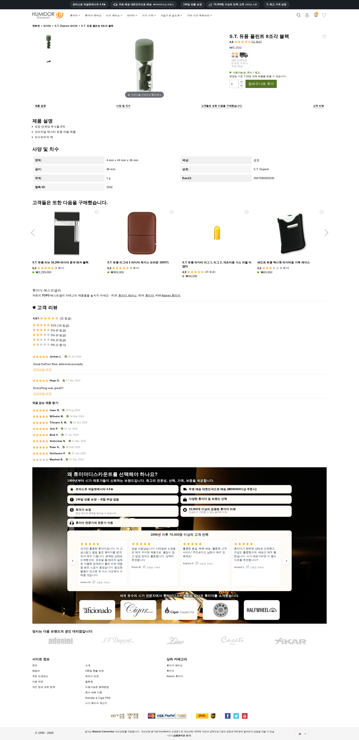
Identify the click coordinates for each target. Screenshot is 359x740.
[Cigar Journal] (138, 610)
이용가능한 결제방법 (97, 687)
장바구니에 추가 (261, 84)
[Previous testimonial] (72, 560)
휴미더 (149, 295)
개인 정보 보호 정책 (43, 687)
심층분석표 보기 (181, 735)
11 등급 (256, 41)
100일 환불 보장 (94, 670)
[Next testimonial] (286, 560)
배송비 (36, 670)
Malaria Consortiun (103, 731)
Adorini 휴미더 (171, 295)
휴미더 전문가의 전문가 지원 (94, 522)
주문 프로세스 (40, 676)
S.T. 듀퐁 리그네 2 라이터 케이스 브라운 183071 (138, 262)
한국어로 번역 (42, 369)
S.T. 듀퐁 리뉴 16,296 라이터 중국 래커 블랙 (60, 262)
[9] (55, 318)
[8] (246, 42)
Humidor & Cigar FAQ (98, 697)
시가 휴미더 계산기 (96, 703)
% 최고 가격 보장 (276, 4)
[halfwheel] (262, 610)
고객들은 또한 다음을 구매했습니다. (222, 105)
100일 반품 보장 (192, 4)
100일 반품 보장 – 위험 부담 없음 (97, 499)
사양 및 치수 (123, 105)
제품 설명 (40, 105)
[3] (237, 42)
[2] (236, 42)
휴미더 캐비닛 (127, 295)
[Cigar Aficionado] (97, 610)
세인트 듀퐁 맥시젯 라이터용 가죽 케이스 (283, 262)
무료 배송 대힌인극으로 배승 (146, 4)
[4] (239, 42)
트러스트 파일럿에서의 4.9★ (89, 4)
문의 (34, 665)
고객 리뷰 (318, 105)
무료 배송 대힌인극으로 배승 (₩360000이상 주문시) (223, 489)
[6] (242, 42)
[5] (52, 268)
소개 (87, 665)
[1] (38, 268)
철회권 (89, 681)
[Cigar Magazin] (221, 610)
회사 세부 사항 (93, 692)
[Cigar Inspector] (179, 610)
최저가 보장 (83, 509)
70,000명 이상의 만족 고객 (235, 4)
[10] (57, 318)
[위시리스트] (324, 16)
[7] (244, 42)
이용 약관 (37, 681)
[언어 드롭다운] (302, 733)
